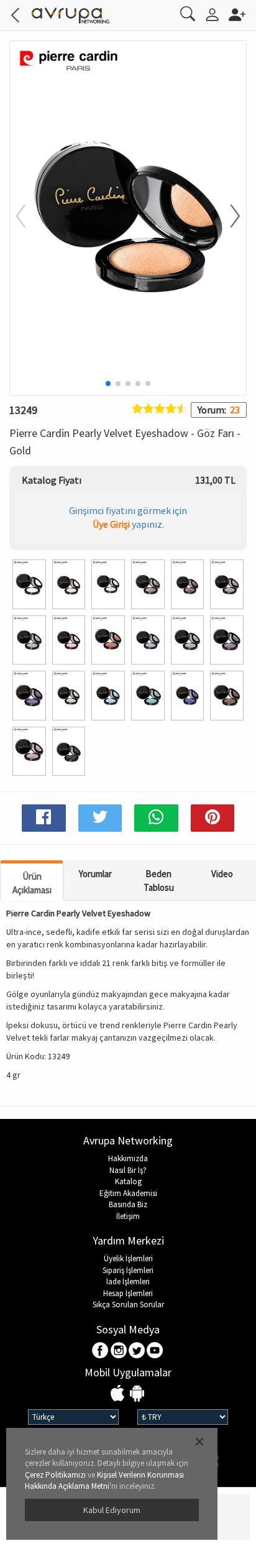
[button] (227, 217)
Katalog (128, 1181)
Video (222, 874)
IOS (119, 1394)
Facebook (101, 1351)
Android (137, 1394)
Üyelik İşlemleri (128, 1258)
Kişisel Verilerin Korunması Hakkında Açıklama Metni (104, 1481)
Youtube (155, 1351)
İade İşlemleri (128, 1281)
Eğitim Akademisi (128, 1193)
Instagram (119, 1351)
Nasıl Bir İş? (128, 1170)
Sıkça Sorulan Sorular (128, 1304)
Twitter (137, 1351)
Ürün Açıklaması (32, 882)
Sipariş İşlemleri (128, 1270)
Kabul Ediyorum (111, 1510)
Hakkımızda (128, 1158)
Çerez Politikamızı (55, 1475)
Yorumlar (95, 874)
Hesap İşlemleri (128, 1293)
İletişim (128, 1216)
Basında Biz (128, 1204)
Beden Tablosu (159, 880)
